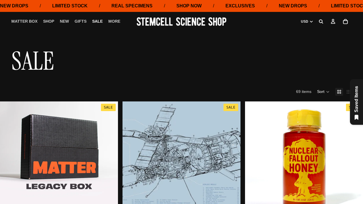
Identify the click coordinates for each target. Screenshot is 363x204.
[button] (323, 92)
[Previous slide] (8, 160)
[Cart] (345, 21)
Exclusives (240, 5)
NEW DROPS (14, 5)
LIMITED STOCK (70, 5)
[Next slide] (109, 160)
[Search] (321, 21)
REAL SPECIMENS (132, 5)
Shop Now (189, 5)
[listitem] (114, 21)
